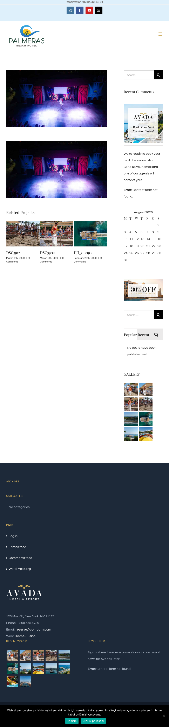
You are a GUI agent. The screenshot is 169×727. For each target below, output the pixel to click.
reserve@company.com (33, 629)
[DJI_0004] (64, 668)
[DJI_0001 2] (51, 668)
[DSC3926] (145, 389)
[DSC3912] (145, 404)
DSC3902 (28, 252)
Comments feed (20, 558)
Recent (143, 334)
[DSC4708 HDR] (25, 681)
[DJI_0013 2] (131, 419)
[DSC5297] (131, 433)
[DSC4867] (12, 681)
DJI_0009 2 (64, 252)
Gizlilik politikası (93, 720)
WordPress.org (20, 568)
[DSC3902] (131, 404)
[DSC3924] (131, 389)
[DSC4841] (145, 433)
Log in (13, 536)
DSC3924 (96, 252)
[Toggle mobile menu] (160, 34)
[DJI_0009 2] (145, 419)
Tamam (71, 720)
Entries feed (17, 547)
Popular (130, 334)
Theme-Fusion (24, 636)
